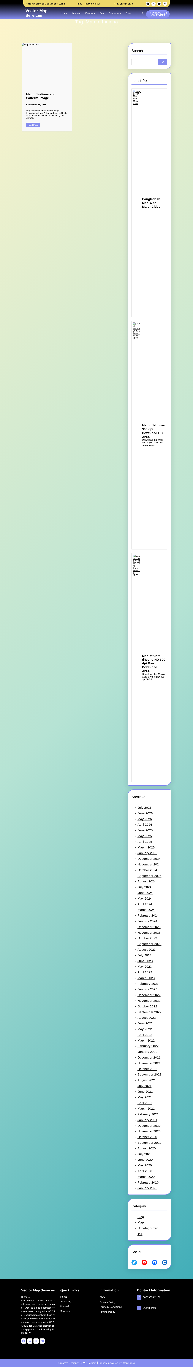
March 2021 (146, 1108)
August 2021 (147, 1080)
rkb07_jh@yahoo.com (89, 3)
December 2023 (149, 927)
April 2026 (145, 824)
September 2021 (149, 1074)
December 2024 (149, 858)
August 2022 (147, 1017)
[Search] (162, 62)
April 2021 (145, 1103)
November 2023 (149, 932)
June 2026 (145, 813)
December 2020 (149, 1125)
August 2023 (147, 949)
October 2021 (147, 1069)
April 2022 (145, 1034)
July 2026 (145, 807)
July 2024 (145, 887)
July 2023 (145, 955)
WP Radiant (89, 1362)
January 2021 (147, 1120)
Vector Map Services (36, 13)
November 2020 (149, 1131)
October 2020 (147, 1137)
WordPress (129, 1362)
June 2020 (145, 1159)
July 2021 (145, 1086)
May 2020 (145, 1165)
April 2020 (145, 1171)
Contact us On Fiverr (159, 14)
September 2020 (149, 1142)
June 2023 (145, 961)
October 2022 (147, 1006)
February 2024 (148, 915)
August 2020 (147, 1148)
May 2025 (145, 836)
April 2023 (145, 972)
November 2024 (149, 864)
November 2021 (149, 1063)
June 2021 (145, 1091)
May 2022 (145, 1029)
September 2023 (149, 944)
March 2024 (146, 909)
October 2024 (147, 870)
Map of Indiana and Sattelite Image (40, 96)
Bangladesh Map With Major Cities (151, 202)
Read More (33, 125)
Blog (141, 1217)
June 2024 (145, 892)
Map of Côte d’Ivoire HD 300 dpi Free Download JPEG (153, 663)
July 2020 (145, 1154)
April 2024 (145, 904)
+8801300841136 (123, 3)
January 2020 (147, 1188)
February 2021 (148, 1114)
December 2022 (149, 995)
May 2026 (145, 819)
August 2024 (147, 881)
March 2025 (146, 847)
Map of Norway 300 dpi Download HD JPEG (153, 431)
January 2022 (147, 1051)
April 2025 (145, 841)
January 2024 (147, 921)
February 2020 (148, 1182)
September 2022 (149, 1012)
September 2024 (149, 875)
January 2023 (147, 989)
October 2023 (147, 938)
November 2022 (149, 1000)
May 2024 (145, 898)
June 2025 (145, 830)
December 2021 (149, 1057)
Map (141, 1222)
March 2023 (146, 978)
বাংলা (140, 1234)
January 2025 (147, 853)
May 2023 (145, 966)
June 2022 (145, 1023)
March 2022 (146, 1040)
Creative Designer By (70, 1362)
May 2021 (145, 1097)
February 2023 (148, 983)
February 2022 (148, 1046)
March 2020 (146, 1176)
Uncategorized (148, 1228)
